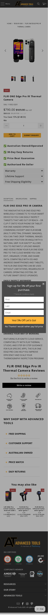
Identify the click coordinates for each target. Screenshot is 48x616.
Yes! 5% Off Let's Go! (24, 320)
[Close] (43, 283)
